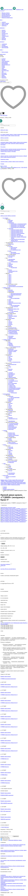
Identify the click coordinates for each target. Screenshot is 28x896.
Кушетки (15, 481)
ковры (7, 477)
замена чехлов (5, 24)
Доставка (14, 151)
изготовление (11, 850)
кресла (6, 135)
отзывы (3, 37)
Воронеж (4, 76)
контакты (4, 39)
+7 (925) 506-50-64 (5, 827)
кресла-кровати (23, 142)
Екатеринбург (5, 63)
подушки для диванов (10, 476)
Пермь (3, 75)
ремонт (13, 851)
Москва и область (6, 12)
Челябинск (4, 69)
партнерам (3, 882)
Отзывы (2, 163)
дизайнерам (4, 44)
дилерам (3, 45)
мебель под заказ (4, 129)
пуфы (9, 135)
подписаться (15, 836)
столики (12, 135)
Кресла (18, 481)
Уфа (3, 71)
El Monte (4, 58)
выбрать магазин (4, 866)
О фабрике (3, 153)
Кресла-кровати (9, 481)
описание (10, 507)
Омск (3, 68)
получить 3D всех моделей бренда (8, 568)
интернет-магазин (6, 14)
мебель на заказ (4, 215)
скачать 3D (3, 565)
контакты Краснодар (6, 15)
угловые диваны (16, 134)
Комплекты (17, 482)
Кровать (13, 482)
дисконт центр (4, 151)
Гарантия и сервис (5, 159)
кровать (17, 143)
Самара (3, 67)
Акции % (9, 151)
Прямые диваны (4, 480)
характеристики (4, 507)
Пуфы (21, 481)
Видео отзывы (5, 52)
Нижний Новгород (6, 64)
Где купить (3, 146)
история (3, 32)
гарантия (4, 22)
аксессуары (16, 135)
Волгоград (4, 73)
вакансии (4, 38)
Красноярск (4, 74)
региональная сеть (6, 16)
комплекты (21, 143)
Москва (3, 60)
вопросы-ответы (7, 851)
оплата (2, 850)
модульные (3, 144)
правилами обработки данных (15, 840)
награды (3, 34)
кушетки (2, 135)
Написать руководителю (7, 17)
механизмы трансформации (16, 860)
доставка (21, 850)
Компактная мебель (15, 484)
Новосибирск (5, 62)
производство (5, 33)
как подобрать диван (5, 860)
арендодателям (5, 47)
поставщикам (5, 46)
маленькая (3, 142)
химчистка (4, 25)
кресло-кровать (24, 134)
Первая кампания (6, 838)
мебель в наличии (4, 137)
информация (3, 884)
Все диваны (17, 483)
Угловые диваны (12, 480)
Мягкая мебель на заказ (9, 483)
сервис (2, 878)
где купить (3, 888)
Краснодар (4, 77)
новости (3, 30)
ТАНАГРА (13, 143)
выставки (16, 845)
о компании (3, 875)
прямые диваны (9, 134)
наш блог (4, 31)
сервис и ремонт (5, 23)
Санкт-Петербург (5, 61)
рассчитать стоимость (5, 564)
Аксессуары (3, 482)
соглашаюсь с (12, 840)
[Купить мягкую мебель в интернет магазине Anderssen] (14, 6)
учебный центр (5, 36)
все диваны (3, 134)
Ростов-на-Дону (5, 70)
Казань (3, 65)
